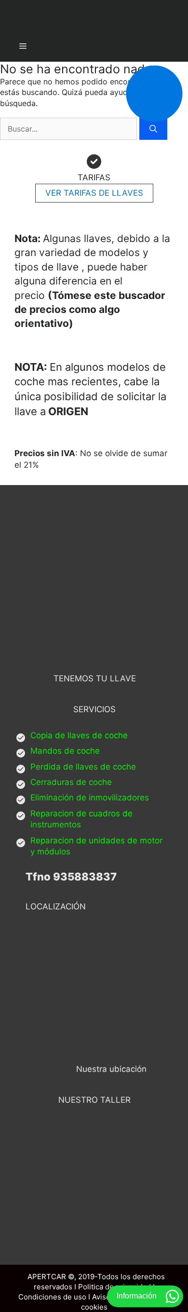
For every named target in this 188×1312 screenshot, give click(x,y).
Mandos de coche (65, 751)
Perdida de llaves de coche (83, 766)
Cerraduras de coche (71, 782)
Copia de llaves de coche (79, 735)
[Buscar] (153, 129)
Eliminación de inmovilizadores (89, 797)
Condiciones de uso (52, 1296)
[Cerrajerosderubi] (94, 15)
